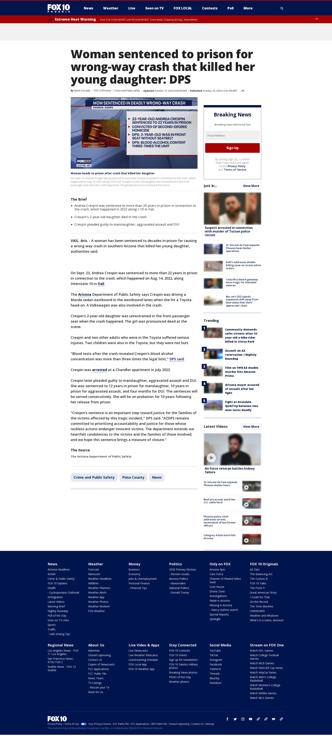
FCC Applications (98, 669)
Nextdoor (216, 683)
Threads (215, 673)
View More (251, 186)
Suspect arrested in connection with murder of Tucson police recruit (229, 231)
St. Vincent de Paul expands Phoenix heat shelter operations (243, 248)
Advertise (94, 650)
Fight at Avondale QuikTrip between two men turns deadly (241, 406)
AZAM (51, 574)
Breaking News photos (183, 672)
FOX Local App (138, 664)
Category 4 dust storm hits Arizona (220, 536)
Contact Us (95, 660)
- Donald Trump (179, 592)
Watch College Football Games (264, 656)
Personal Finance (139, 583)
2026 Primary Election (182, 569)
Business (134, 569)
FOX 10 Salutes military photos (183, 666)
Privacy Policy (237, 166)
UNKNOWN (257, 611)
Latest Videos (215, 426)
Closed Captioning (99, 655)
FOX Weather (96, 611)
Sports (52, 625)
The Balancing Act (261, 574)
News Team (95, 678)
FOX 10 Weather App (141, 669)
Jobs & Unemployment (143, 578)
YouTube (215, 650)
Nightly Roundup (58, 611)
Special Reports (219, 614)
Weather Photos (98, 602)
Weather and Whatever (264, 615)
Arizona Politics (178, 578)
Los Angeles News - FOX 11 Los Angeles (63, 652)
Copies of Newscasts (101, 664)
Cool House (217, 587)
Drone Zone (217, 591)
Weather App (96, 597)
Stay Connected (182, 645)
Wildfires (93, 583)
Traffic (52, 629)
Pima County (133, 477)
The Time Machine (261, 606)
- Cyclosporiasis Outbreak (63, 592)
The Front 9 (257, 588)
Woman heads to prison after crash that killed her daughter (113, 173)
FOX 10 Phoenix (102, 90)
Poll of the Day (57, 615)
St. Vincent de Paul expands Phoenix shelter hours (220, 483)
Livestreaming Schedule (143, 660)
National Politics (179, 588)
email (274, 719)
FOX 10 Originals (264, 564)
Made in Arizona (220, 600)
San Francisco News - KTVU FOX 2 (61, 660)
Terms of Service (235, 169)
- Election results (179, 574)
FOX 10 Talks (258, 583)
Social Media (220, 645)
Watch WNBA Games (263, 693)
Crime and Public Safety (127, 90)
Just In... (210, 185)
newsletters (281, 719)
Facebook (216, 664)
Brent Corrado (82, 90)
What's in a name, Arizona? (267, 620)
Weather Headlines (100, 578)
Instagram (216, 660)
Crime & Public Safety (61, 578)
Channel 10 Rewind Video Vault (225, 580)
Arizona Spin (217, 569)
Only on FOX (220, 564)
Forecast (93, 569)
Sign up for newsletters (183, 660)
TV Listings (95, 683)
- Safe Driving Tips (59, 634)
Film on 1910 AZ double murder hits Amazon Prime (241, 372)
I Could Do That (260, 597)
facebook (227, 719)
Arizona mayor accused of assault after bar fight (242, 389)
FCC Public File (97, 673)
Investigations (218, 596)
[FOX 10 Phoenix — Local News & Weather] (60, 8)
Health (52, 588)
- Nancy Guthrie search (224, 610)
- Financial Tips (138, 588)
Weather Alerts (97, 592)
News (157, 477)
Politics (175, 564)
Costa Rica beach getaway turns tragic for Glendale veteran (242, 282)
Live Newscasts (138, 650)
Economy (134, 574)
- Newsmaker (177, 583)
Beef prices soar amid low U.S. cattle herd (219, 501)
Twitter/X (215, 669)
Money (134, 564)
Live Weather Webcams (143, 655)
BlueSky (214, 678)
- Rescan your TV (98, 687)
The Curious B (259, 578)
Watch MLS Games (262, 698)
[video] (232, 449)
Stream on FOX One (267, 645)
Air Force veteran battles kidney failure (230, 470)
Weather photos (179, 681)
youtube (250, 719)
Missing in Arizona (221, 605)
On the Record (259, 602)
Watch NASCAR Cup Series (266, 668)
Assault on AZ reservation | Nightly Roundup (240, 354)
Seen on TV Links (58, 620)
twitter (235, 719)
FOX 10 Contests (179, 650)
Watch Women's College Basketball (265, 686)
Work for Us (95, 692)
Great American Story (263, 592)
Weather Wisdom (99, 606)
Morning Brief (56, 606)
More (248, 8)
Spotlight (215, 619)
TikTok (214, 655)
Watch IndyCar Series (263, 672)
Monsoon (94, 574)
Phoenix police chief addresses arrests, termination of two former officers (220, 521)
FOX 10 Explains (57, 583)
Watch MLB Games (262, 663)
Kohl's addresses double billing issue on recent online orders (243, 265)
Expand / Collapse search (282, 8)
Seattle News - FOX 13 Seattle (62, 668)
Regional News (60, 645)
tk (258, 719)
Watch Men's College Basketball (263, 678)
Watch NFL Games (261, 650)
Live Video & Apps (144, 645)
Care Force (216, 574)
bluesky (266, 719)
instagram (243, 719)
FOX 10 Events (178, 655)
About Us (96, 645)
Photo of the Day (180, 677)
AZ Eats (255, 569)
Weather (95, 564)
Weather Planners (99, 588)
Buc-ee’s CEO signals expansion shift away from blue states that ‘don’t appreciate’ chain (242, 301)
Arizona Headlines (59, 569)
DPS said (176, 359)
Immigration (55, 597)
